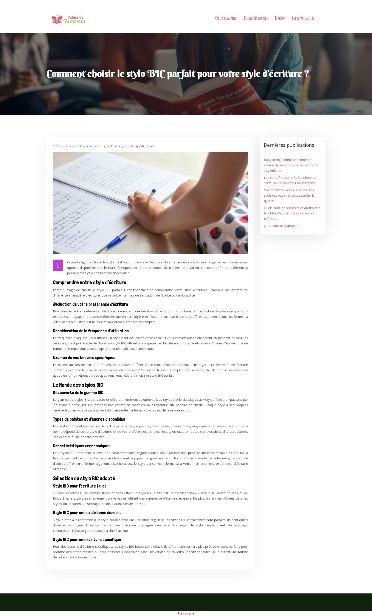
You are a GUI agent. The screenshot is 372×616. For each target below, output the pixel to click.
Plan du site (186, 613)
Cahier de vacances (226, 18)
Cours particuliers (303, 18)
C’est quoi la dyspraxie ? (282, 225)
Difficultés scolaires (256, 18)
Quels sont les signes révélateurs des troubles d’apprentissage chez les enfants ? (292, 213)
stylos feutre (215, 399)
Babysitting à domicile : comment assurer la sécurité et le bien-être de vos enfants (291, 165)
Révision (280, 18)
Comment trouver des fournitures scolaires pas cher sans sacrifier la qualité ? (289, 195)
